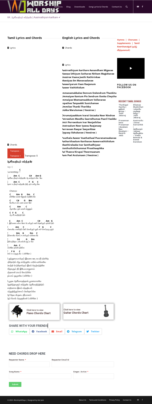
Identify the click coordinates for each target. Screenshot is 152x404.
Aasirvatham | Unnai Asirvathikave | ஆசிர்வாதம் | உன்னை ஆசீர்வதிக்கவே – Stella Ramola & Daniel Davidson (139, 131)
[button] (19, 331)
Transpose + (15, 156)
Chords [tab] (13, 144)
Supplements (124, 43)
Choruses (132, 39)
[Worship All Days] (37, 6)
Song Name (14, 372)
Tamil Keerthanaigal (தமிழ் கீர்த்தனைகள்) (128, 46)
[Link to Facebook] (142, 6)
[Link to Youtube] (138, 6)
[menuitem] (58, 6)
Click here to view (35, 310)
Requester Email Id (60, 360)
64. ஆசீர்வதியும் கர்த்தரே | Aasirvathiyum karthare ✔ (33, 17)
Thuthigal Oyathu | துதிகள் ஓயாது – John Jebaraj (123, 110)
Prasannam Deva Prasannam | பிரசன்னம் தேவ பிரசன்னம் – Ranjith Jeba (124, 128)
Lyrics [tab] (13, 47)
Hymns (120, 39)
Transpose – (15, 151)
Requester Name (16, 360)
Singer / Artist (80, 372)
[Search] (126, 6)
